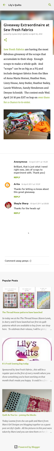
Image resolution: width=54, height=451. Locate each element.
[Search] (50, 4)
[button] (5, 40)
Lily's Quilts (14, 4)
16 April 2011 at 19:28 (37, 161)
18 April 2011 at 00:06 (39, 203)
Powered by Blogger (29, 446)
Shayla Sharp (21, 203)
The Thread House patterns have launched (22, 312)
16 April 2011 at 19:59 (30, 184)
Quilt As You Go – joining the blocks (19, 414)
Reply (17, 177)
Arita (17, 184)
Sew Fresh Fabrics (14, 49)
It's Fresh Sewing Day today (15, 363)
